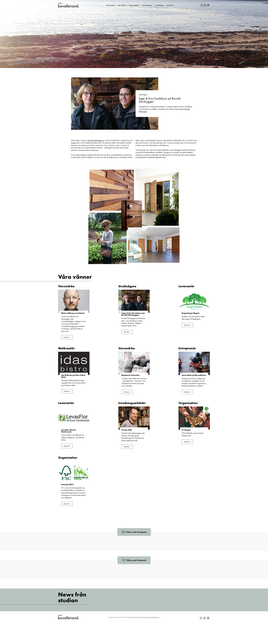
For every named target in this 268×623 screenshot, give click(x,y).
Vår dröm (121, 5)
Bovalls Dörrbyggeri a (96, 140)
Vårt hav (169, 5)
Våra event (110, 5)
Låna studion (134, 5)
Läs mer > (67, 337)
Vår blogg (159, 5)
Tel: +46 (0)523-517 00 (136, 617)
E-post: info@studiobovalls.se (151, 617)
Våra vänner (147, 5)
